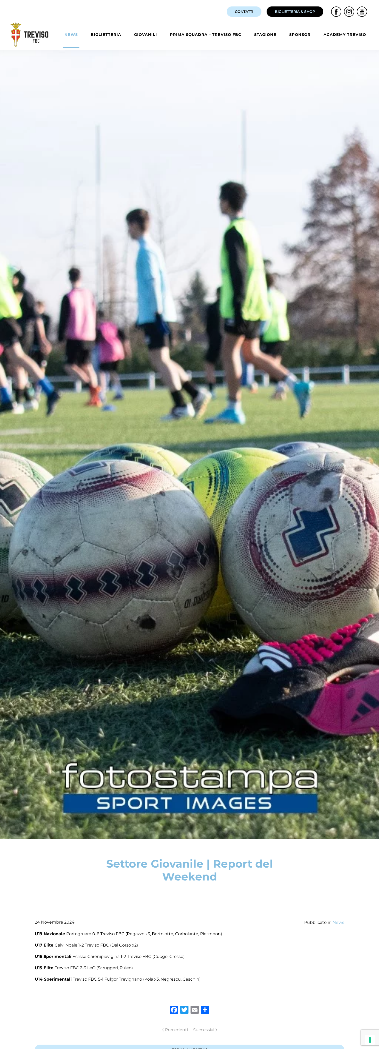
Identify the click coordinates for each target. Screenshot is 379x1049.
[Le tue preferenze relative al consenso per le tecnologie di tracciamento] (370, 1040)
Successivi (203, 1029)
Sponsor (300, 34)
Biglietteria (106, 34)
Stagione (265, 34)
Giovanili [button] (145, 34)
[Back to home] (30, 34)
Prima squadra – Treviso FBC (205, 34)
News (71, 34)
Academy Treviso (345, 34)
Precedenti (176, 1029)
